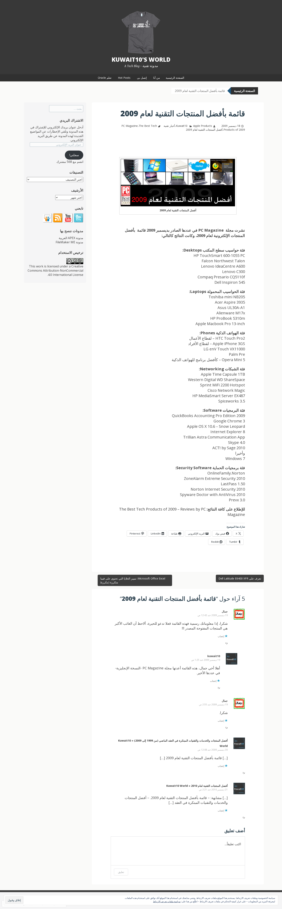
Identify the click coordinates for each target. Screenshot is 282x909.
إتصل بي (142, 78)
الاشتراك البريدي (71, 120)
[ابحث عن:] (66, 109)
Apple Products (202, 126)
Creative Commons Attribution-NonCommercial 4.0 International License (55, 270)
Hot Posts (124, 78)
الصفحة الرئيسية (175, 78)
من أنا (156, 78)
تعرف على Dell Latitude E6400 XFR (240, 578)
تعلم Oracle (104, 78)
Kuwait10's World (141, 59)
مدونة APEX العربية (71, 238)
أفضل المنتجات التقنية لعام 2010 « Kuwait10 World (197, 786)
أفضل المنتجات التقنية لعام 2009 (204, 129)
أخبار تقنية (169, 126)
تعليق (121, 872)
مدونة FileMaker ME (69, 242)
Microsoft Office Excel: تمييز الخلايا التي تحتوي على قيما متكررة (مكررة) (132, 580)
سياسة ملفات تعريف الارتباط (167, 901)
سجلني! (74, 155)
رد (226, 642)
